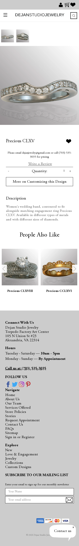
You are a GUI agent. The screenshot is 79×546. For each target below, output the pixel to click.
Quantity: (39, 171)
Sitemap (11, 433)
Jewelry (10, 459)
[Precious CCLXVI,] (59, 267)
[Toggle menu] (4, 15)
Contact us (62, 531)
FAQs (9, 429)
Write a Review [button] (40, 164)
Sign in (11, 437)
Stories (10, 416)
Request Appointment (22, 420)
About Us (12, 399)
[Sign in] (62, 5)
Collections (14, 463)
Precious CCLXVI (59, 291)
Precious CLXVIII (20, 291)
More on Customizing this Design (40, 182)
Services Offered (18, 408)
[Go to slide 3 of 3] (4, 269)
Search (73, 15)
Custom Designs (18, 467)
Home (10, 395)
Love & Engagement (21, 454)
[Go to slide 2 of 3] (75, 269)
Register (28, 437)
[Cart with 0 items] (67, 5)
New (8, 450)
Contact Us (14, 424)
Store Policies (15, 412)
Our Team (13, 403)
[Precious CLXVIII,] (20, 267)
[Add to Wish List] (69, 141)
